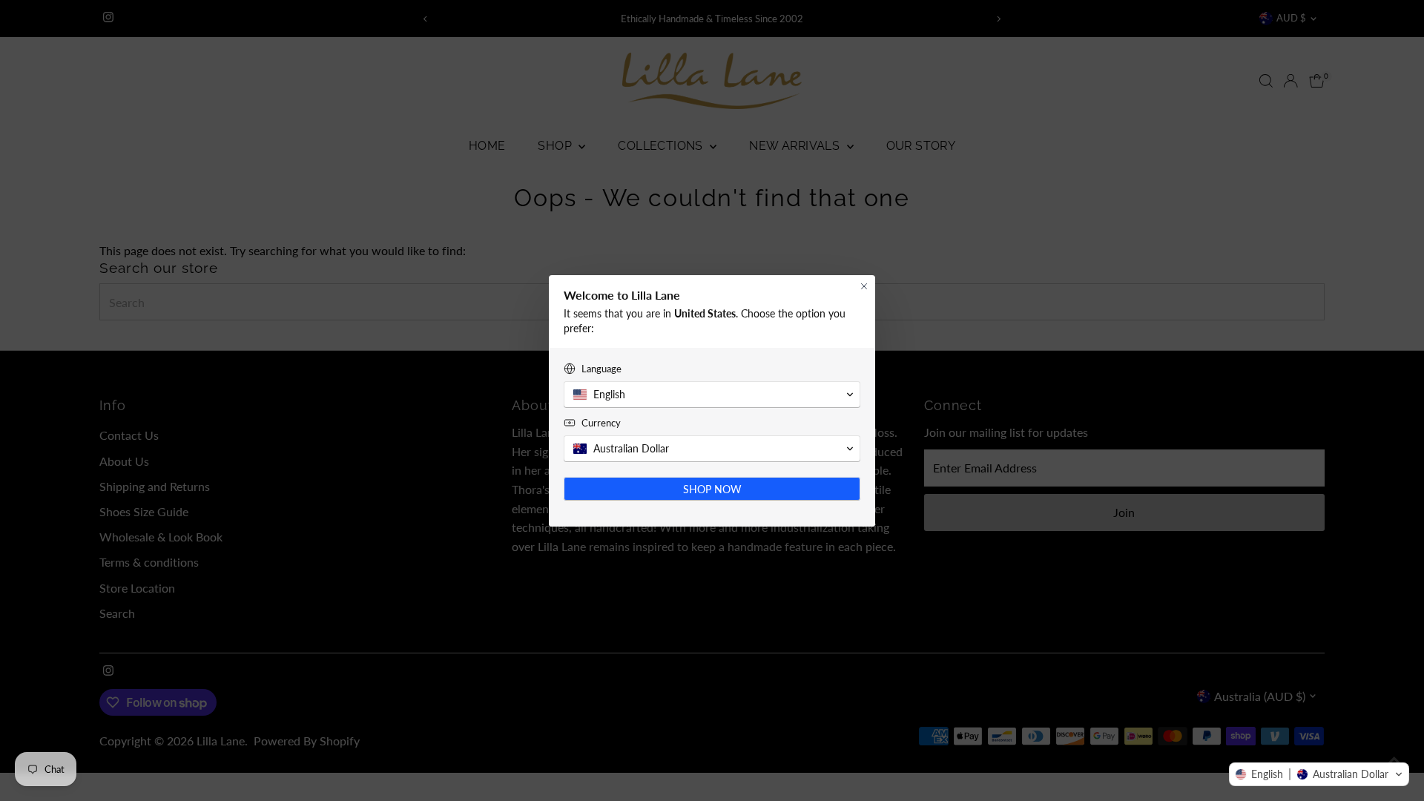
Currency (601, 423)
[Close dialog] (864, 286)
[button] (1319, 774)
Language (601, 369)
